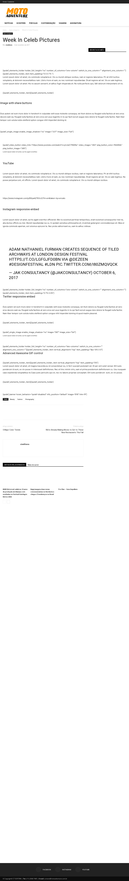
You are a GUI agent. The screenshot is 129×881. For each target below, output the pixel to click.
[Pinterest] (16, 50)
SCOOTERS (21, 23)
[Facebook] (5, 50)
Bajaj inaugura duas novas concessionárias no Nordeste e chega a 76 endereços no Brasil (42, 491)
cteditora (9, 45)
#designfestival (26, 264)
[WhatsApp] (22, 50)
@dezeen (78, 259)
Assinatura (75, 23)
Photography (29, 399)
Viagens (63, 23)
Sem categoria (14, 30)
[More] (28, 50)
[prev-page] (4, 501)
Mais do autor (33, 465)
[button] (123, 23)
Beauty (12, 399)
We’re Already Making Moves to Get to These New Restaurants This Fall (64, 431)
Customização (48, 23)
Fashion (20, 399)
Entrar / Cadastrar (8, 2)
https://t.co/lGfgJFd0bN (35, 259)
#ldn (50, 264)
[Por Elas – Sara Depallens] (70, 478)
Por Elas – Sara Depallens (67, 489)
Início (4, 30)
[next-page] (8, 501)
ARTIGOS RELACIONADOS (14, 465)
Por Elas (33, 23)
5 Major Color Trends (11, 430)
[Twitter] (11, 50)
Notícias (9, 23)
